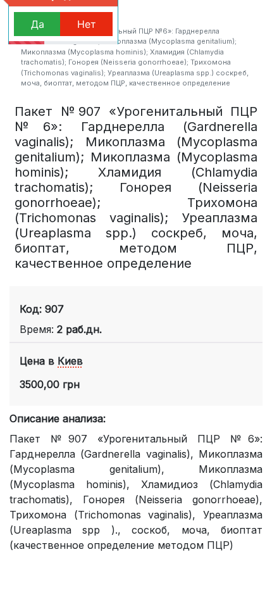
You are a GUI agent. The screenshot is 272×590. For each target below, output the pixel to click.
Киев (70, 361)
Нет (86, 24)
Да (37, 24)
